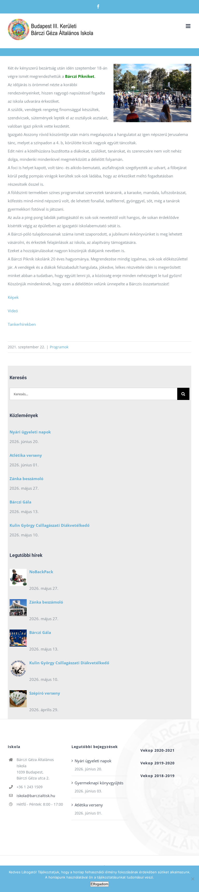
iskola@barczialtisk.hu (36, 795)
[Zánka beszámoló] (18, 609)
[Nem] (192, 878)
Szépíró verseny (44, 693)
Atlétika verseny (26, 455)
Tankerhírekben (22, 324)
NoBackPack (41, 571)
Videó (13, 310)
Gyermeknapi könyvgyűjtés (99, 782)
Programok (59, 346)
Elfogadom (99, 884)
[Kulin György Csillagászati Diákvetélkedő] (18, 670)
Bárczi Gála (20, 501)
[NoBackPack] (18, 579)
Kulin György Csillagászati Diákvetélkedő (49, 525)
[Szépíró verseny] (18, 700)
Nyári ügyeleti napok (30, 431)
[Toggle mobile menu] (188, 26)
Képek (13, 297)
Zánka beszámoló (26, 478)
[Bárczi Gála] (18, 639)
